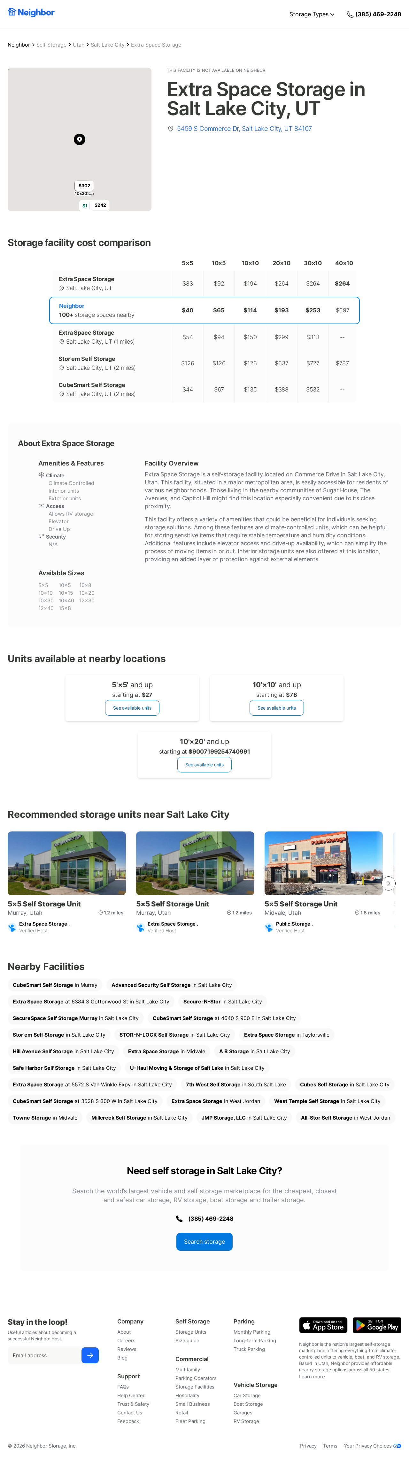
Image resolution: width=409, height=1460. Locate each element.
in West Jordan (216, 1101)
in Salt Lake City (172, 985)
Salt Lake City (108, 44)
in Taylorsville (286, 1035)
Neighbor (19, 44)
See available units (132, 708)
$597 (343, 310)
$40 (187, 310)
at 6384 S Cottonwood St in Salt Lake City (91, 1001)
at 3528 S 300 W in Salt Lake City (85, 1101)
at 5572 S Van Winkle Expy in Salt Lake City (92, 1084)
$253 (312, 310)
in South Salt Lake (236, 1084)
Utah (78, 44)
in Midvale (166, 1051)
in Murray (55, 985)
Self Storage (51, 44)
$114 (250, 310)
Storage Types (308, 14)
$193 (281, 310)
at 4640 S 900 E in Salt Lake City (224, 1018)
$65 (219, 310)
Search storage (204, 1241)
